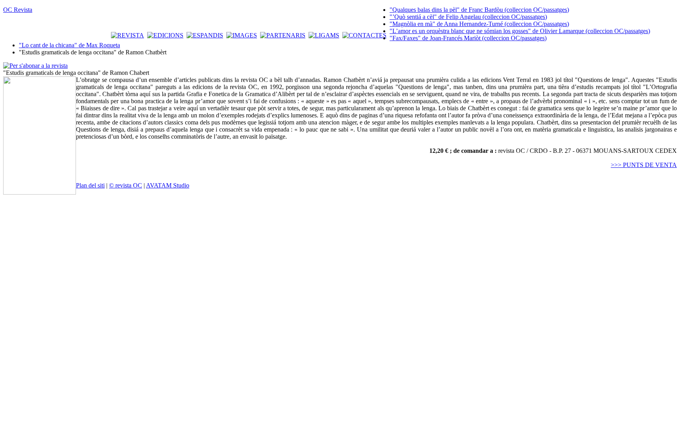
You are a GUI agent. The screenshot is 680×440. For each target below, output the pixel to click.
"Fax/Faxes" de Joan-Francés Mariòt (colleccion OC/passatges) (468, 38)
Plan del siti (90, 185)
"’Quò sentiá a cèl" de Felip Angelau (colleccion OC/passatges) (468, 16)
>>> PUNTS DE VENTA (644, 165)
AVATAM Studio (167, 185)
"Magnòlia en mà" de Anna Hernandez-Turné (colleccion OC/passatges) (479, 23)
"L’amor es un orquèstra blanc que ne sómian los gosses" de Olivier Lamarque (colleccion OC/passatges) (520, 31)
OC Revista (17, 9)
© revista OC (125, 185)
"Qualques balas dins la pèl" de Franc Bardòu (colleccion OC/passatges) (479, 9)
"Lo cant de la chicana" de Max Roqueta (69, 45)
